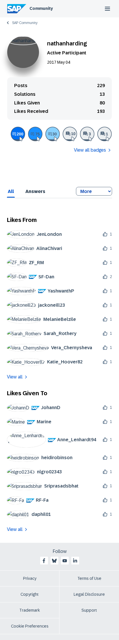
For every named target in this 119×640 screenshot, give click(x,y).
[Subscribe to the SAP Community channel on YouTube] (64, 560)
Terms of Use (89, 578)
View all (15, 376)
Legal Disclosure (89, 594)
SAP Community (25, 23)
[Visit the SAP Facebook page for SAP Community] (44, 560)
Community (41, 8)
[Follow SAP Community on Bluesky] (54, 560)
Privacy (29, 578)
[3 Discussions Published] (87, 134)
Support (89, 610)
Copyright (30, 594)
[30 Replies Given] (52, 134)
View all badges (90, 150)
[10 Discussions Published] (70, 134)
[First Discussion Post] (104, 134)
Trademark (29, 610)
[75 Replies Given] (35, 134)
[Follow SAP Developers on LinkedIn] (75, 560)
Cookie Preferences (30, 626)
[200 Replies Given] (18, 134)
